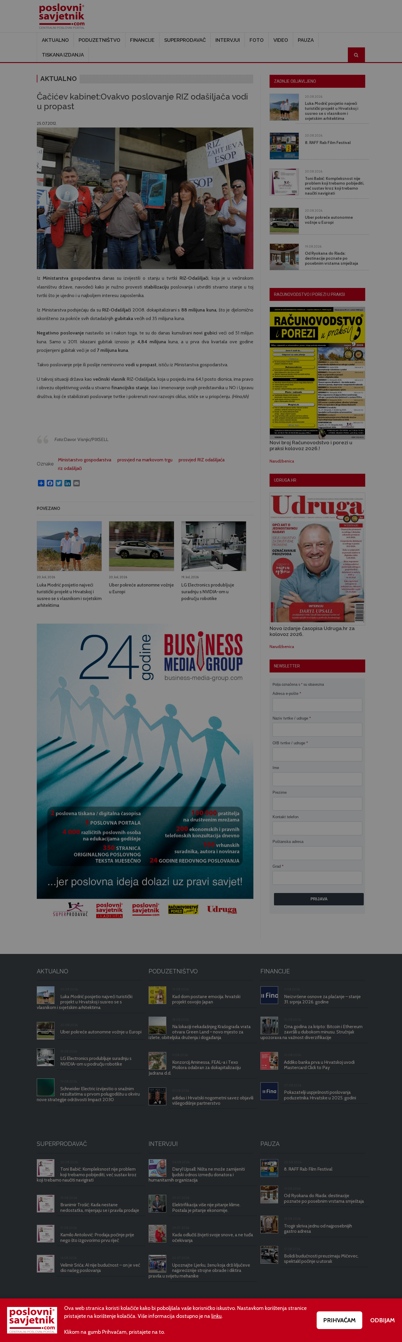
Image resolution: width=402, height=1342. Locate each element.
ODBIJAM (382, 1320)
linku (216, 1316)
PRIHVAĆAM (339, 1320)
